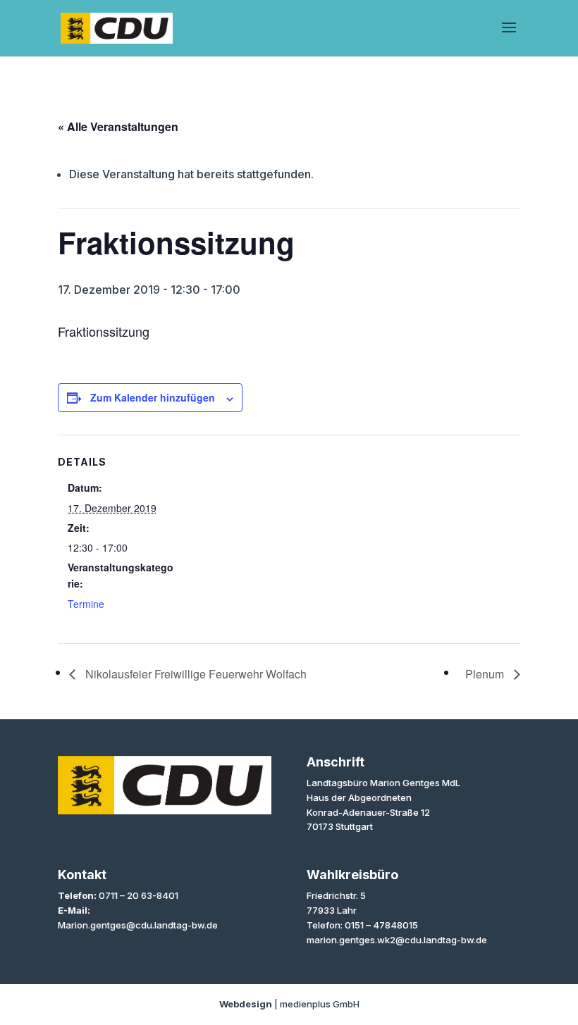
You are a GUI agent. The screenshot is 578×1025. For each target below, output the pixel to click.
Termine (86, 604)
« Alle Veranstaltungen (118, 126)
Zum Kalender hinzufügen (152, 397)
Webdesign (245, 1004)
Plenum (486, 674)
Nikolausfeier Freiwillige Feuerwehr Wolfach (194, 674)
